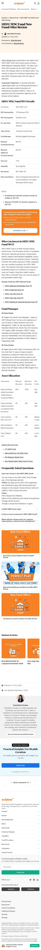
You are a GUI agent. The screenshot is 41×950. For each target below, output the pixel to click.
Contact (4, 811)
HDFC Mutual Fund (9, 60)
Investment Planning (9, 9)
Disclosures (6, 905)
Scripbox (5, 18)
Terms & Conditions (8, 908)
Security (4, 914)
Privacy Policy (6, 901)
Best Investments (23, 9)
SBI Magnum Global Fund (14, 457)
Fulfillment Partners (8, 911)
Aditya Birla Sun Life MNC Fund (16, 453)
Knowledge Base (7, 819)
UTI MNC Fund (10, 449)
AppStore (11, 889)
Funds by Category (8, 832)
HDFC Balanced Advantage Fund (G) (18, 286)
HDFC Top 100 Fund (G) (14, 294)
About (4, 824)
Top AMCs (5, 836)
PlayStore (30, 889)
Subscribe (20, 872)
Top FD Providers (7, 840)
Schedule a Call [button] (19, 230)
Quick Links (6, 828)
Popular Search (7, 852)
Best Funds (5, 844)
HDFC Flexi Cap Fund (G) (14, 298)
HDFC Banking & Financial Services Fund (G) (21, 302)
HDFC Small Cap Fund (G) (14, 290)
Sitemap (4, 917)
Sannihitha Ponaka (13, 34)
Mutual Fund (14, 18)
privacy (17, 771)
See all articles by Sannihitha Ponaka (20, 734)
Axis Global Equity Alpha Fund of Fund (19, 461)
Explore (4, 815)
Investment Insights (20, 745)
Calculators (6, 848)
